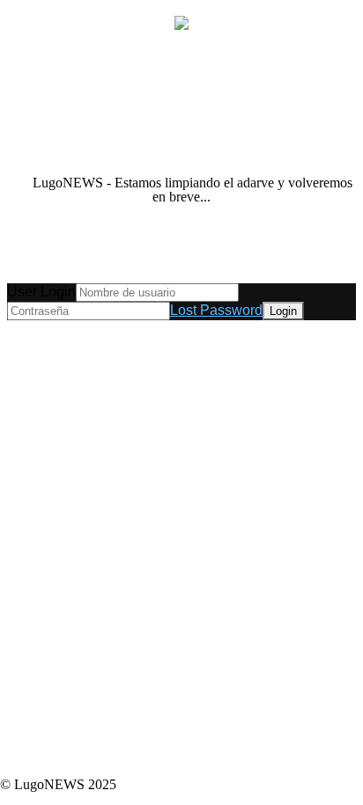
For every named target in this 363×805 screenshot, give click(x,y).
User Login (41, 291)
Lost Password (216, 310)
